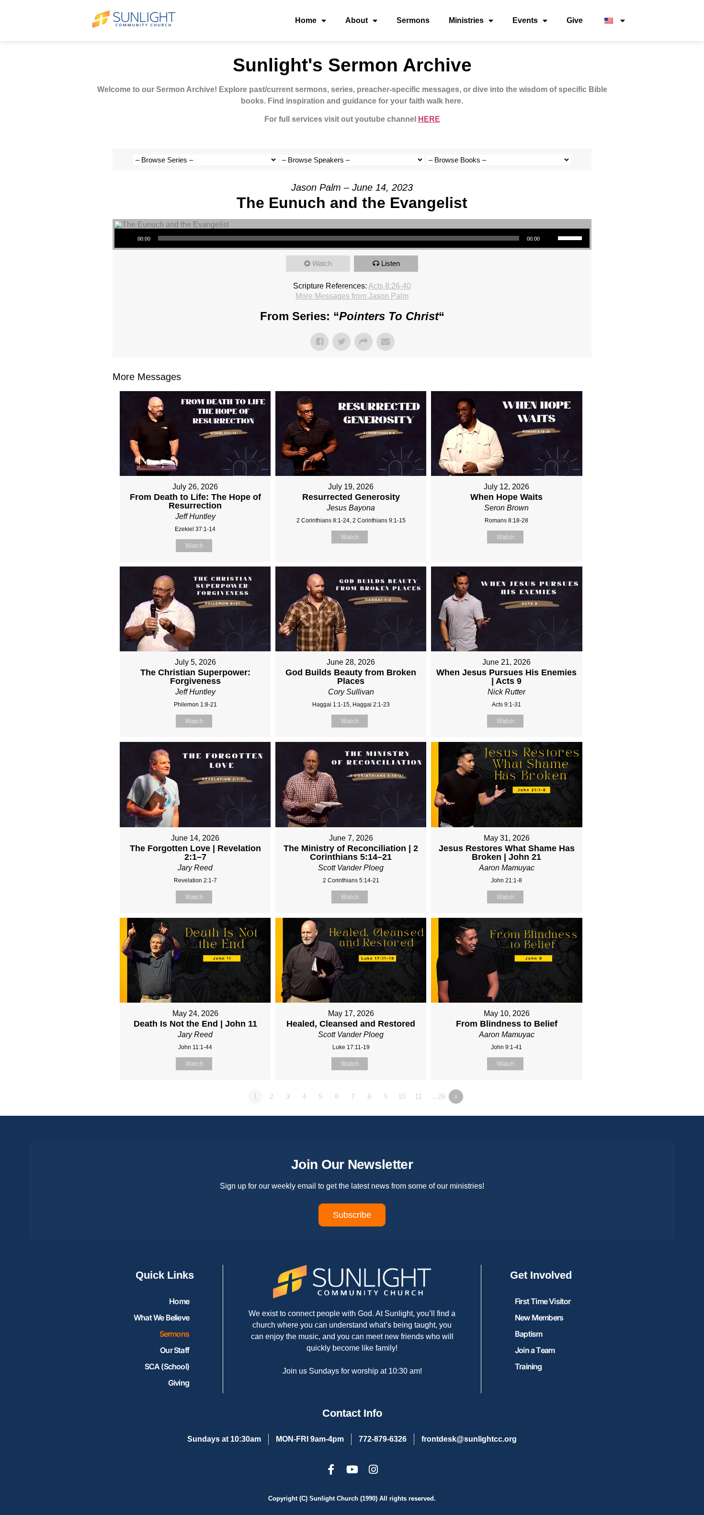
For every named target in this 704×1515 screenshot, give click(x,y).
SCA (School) (167, 1366)
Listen (390, 263)
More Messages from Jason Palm (352, 296)
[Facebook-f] (331, 1469)
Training (528, 1366)
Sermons (413, 20)
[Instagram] (373, 1469)
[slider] (571, 237)
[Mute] (550, 238)
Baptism (528, 1334)
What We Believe (161, 1317)
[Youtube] (352, 1469)
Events (525, 20)
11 (418, 1096)
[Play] (127, 238)
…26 (438, 1096)
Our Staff (174, 1350)
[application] (352, 238)
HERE (429, 119)
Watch (322, 263)
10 (402, 1096)
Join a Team (535, 1350)
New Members (539, 1317)
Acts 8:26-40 (389, 286)
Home (306, 20)
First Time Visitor (543, 1301)
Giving (178, 1383)
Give (575, 20)
